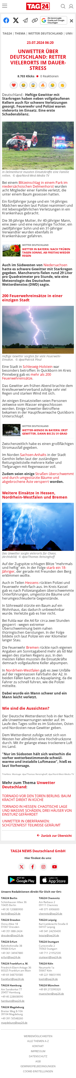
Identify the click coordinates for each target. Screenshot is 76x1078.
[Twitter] (21, 867)
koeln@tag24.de (48, 979)
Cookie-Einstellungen (38, 1071)
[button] (71, 6)
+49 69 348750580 (12, 975)
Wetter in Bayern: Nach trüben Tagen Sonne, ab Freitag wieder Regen (46, 252)
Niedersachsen (55, 265)
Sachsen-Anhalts (33, 454)
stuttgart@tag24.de (50, 957)
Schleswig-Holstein (38, 366)
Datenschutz (38, 1056)
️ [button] (14, 85)
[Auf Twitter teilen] (16, 20)
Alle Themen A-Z (38, 1041)
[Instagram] (43, 867)
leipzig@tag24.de (49, 935)
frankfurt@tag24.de (12, 979)
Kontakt (38, 1046)
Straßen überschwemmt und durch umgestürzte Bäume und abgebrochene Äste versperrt (38, 477)
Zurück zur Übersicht (56, 836)
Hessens (32, 582)
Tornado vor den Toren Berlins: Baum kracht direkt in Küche (36, 798)
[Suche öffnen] (63, 6)
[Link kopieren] (35, 20)
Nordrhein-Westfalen (22, 670)
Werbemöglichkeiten (38, 1036)
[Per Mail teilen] (25, 20)
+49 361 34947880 (12, 953)
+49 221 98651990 (50, 975)
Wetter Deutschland (45, 33)
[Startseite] (38, 6)
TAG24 (7, 33)
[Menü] (4, 6)
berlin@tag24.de (10, 913)
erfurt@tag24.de (10, 957)
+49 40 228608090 (12, 996)
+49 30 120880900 (12, 909)
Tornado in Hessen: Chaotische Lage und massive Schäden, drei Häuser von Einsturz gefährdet (37, 810)
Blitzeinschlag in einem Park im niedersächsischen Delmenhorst (35, 184)
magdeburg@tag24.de (14, 1022)
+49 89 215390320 (50, 989)
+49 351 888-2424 (11, 931)
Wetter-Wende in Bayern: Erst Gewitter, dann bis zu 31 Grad (45, 432)
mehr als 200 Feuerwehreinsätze (26, 376)
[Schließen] (71, 20)
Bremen (32, 647)
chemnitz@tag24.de (50, 913)
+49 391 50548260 (12, 1018)
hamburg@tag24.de (12, 1001)
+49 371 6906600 (49, 909)
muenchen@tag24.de (51, 993)
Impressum (38, 1051)
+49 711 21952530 (50, 953)
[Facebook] (32, 867)
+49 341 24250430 (50, 931)
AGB (38, 1061)
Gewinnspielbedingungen (38, 1066)
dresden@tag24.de (12, 935)
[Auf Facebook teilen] (6, 20)
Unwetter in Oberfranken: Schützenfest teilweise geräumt (31, 823)
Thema (20, 33)
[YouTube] (54, 867)
